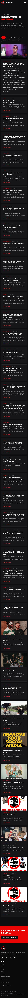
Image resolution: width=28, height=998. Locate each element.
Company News (16, 40)
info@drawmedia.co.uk (6, 985)
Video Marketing (12, 37)
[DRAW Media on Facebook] (10, 957)
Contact (3, 974)
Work (2, 966)
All (3, 37)
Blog (2, 971)
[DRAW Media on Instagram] (6, 957)
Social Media (6, 40)
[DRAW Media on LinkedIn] (14, 957)
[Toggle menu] (25, 2)
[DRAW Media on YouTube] (2, 957)
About (2, 969)
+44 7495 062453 (5, 982)
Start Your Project (9, 937)
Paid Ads (21, 37)
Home (2, 964)
